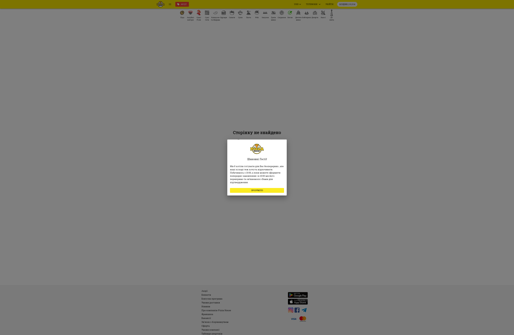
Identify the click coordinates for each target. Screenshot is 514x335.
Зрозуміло (257, 190)
